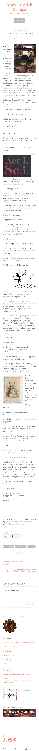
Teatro (5, 664)
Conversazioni (8, 651)
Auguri (5, 678)
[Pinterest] (14, 740)
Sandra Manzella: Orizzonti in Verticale (16, 674)
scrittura (21, 546)
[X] (5, 740)
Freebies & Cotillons (10, 655)
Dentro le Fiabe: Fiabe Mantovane (21, 570)
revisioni (8, 546)
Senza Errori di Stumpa (19, 7)
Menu (20, 21)
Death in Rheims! (9, 682)
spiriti (32, 546)
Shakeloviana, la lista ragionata (13, 647)
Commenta (29, 604)
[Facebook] (10, 740)
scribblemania (19, 30)
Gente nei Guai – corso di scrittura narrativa (18, 642)
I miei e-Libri (7, 659)
